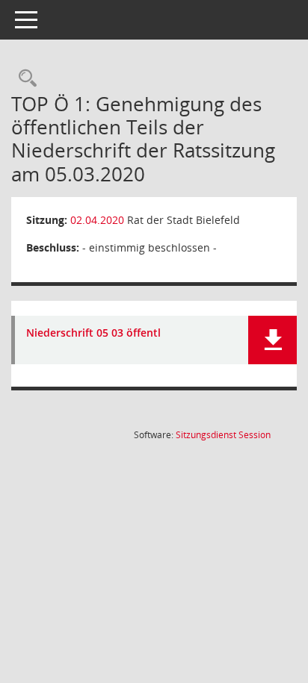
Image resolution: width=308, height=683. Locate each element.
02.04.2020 (97, 220)
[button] (272, 340)
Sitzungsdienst (223, 434)
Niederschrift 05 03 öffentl (93, 333)
